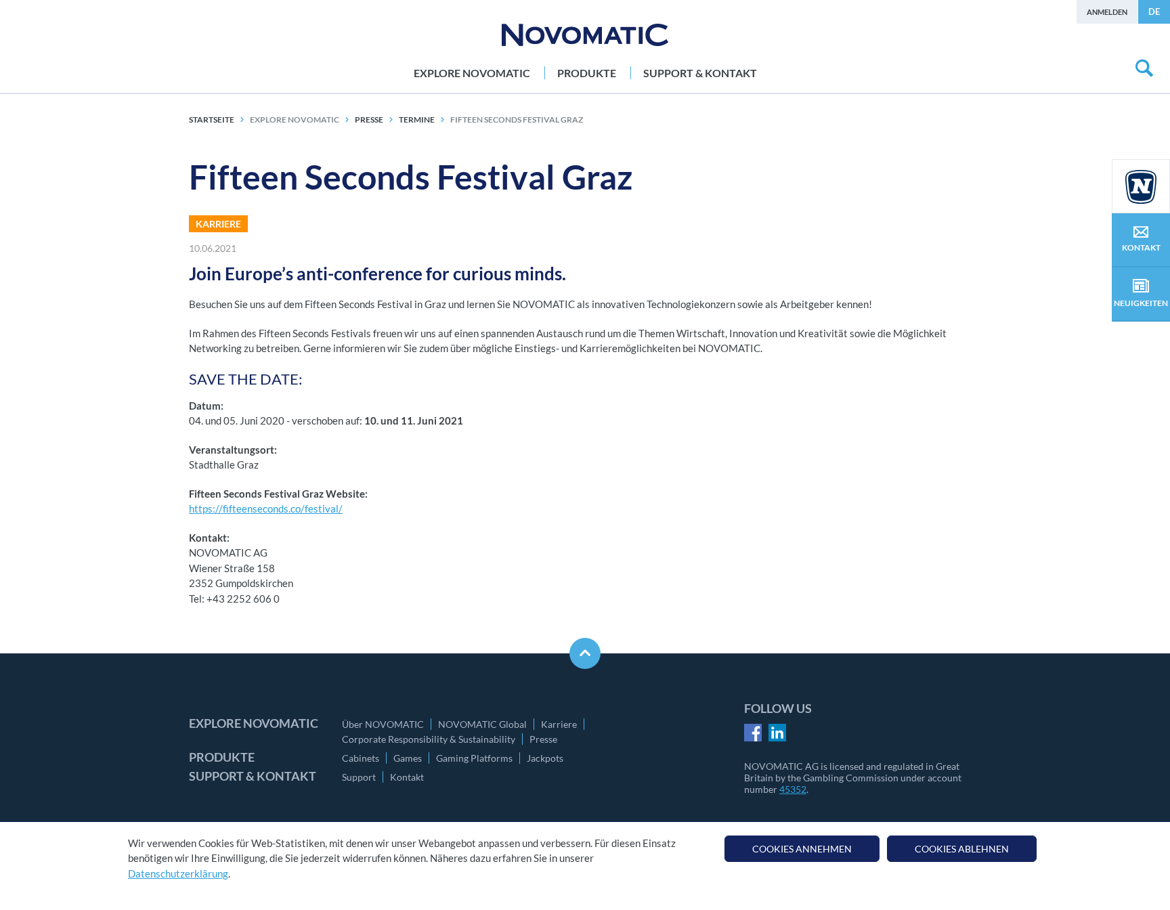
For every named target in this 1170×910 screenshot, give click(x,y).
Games (407, 758)
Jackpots (545, 758)
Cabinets (360, 758)
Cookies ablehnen (962, 848)
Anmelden (1107, 11)
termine (417, 119)
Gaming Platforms (474, 758)
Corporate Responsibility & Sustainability (428, 739)
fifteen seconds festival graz (516, 119)
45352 (792, 789)
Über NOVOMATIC (383, 724)
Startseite (211, 119)
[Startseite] (585, 35)
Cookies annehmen (802, 848)
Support (359, 777)
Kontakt (407, 777)
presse (369, 119)
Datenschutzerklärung (178, 873)
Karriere (559, 724)
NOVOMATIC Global (482, 724)
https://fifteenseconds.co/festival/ (266, 508)
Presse (543, 739)
